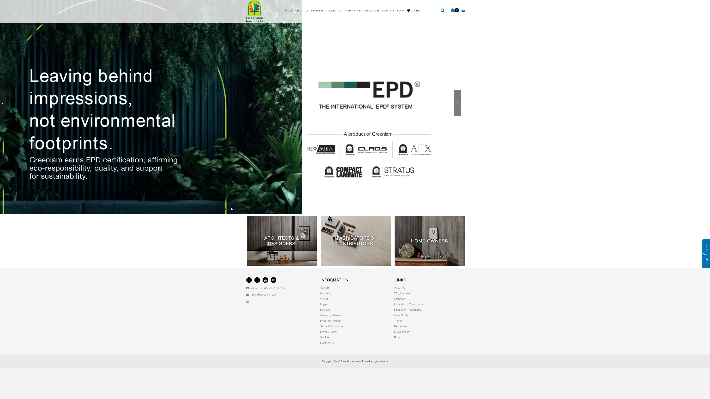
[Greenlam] (263, 11)
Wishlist (324, 298)
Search (324, 287)
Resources (400, 326)
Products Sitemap (331, 320)
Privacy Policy (328, 331)
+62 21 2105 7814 (274, 288)
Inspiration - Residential (408, 309)
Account (325, 293)
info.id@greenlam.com (265, 294)
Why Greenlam (403, 293)
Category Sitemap (331, 315)
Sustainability (402, 331)
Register (325, 309)
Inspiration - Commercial (408, 304)
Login (323, 304)
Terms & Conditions (331, 326)
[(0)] (453, 10)
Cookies (325, 337)
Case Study (401, 315)
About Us (399, 287)
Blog (397, 337)
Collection (400, 298)
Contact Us (327, 343)
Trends (398, 320)
